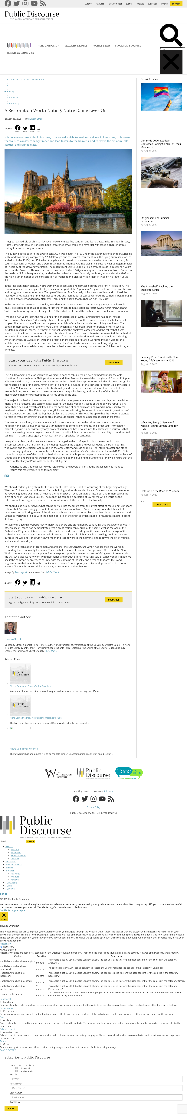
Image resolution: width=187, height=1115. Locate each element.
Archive (15, 879)
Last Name (16, 1092)
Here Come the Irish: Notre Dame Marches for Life (36, 717)
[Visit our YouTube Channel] (6, 893)
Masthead (16, 852)
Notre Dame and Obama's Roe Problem (30, 686)
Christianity (13, 103)
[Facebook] (8, 3)
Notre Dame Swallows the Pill (25, 748)
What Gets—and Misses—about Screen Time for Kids (159, 426)
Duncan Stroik (35, 118)
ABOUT (88, 4)
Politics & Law (101, 45)
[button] (171, 35)
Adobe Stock (52, 572)
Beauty (10, 91)
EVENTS (129, 4)
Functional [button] (5, 998)
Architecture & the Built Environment (26, 79)
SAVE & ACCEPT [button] (8, 1050)
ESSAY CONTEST (115, 4)
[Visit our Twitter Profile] (3, 893)
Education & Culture (128, 45)
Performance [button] (7, 1008)
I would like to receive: (22, 1065)
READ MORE (50, 650)
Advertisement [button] (7, 1029)
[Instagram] (25, 3)
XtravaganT (21, 572)
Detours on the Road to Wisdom (160, 491)
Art (8, 85)
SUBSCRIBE (152, 4)
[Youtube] (34, 3)
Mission (15, 849)
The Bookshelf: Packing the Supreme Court (157, 288)
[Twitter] (16, 3)
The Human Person (48, 45)
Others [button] (3, 1041)
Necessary (8, 946)
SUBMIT (164, 4)
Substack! (108, 791)
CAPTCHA (15, 1102)
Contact (15, 858)
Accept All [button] (22, 910)
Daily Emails (24, 1068)
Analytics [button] (4, 1017)
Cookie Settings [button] (8, 910)
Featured (15, 873)
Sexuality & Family (76, 45)
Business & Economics (20, 52)
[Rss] (43, 3)
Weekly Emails (25, 1071)
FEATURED (100, 4)
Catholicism (13, 97)
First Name (16, 1083)
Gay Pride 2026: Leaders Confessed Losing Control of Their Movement (161, 144)
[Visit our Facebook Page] (0, 893)
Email (13, 1074)
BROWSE (140, 4)
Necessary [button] (5, 943)
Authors (15, 876)
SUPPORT (176, 4)
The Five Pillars (18, 855)
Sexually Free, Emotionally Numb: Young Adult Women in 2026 (161, 358)
